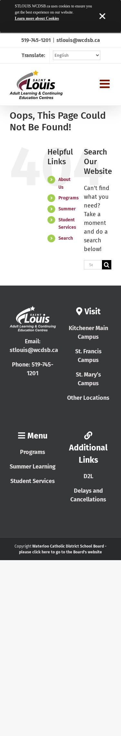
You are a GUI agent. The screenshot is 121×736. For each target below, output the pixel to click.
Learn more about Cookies (37, 18)
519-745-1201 (36, 40)
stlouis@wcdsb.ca (78, 40)
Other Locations (88, 397)
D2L (88, 476)
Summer (67, 209)
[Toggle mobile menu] (105, 84)
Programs (68, 198)
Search (65, 238)
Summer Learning (32, 466)
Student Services (32, 481)
